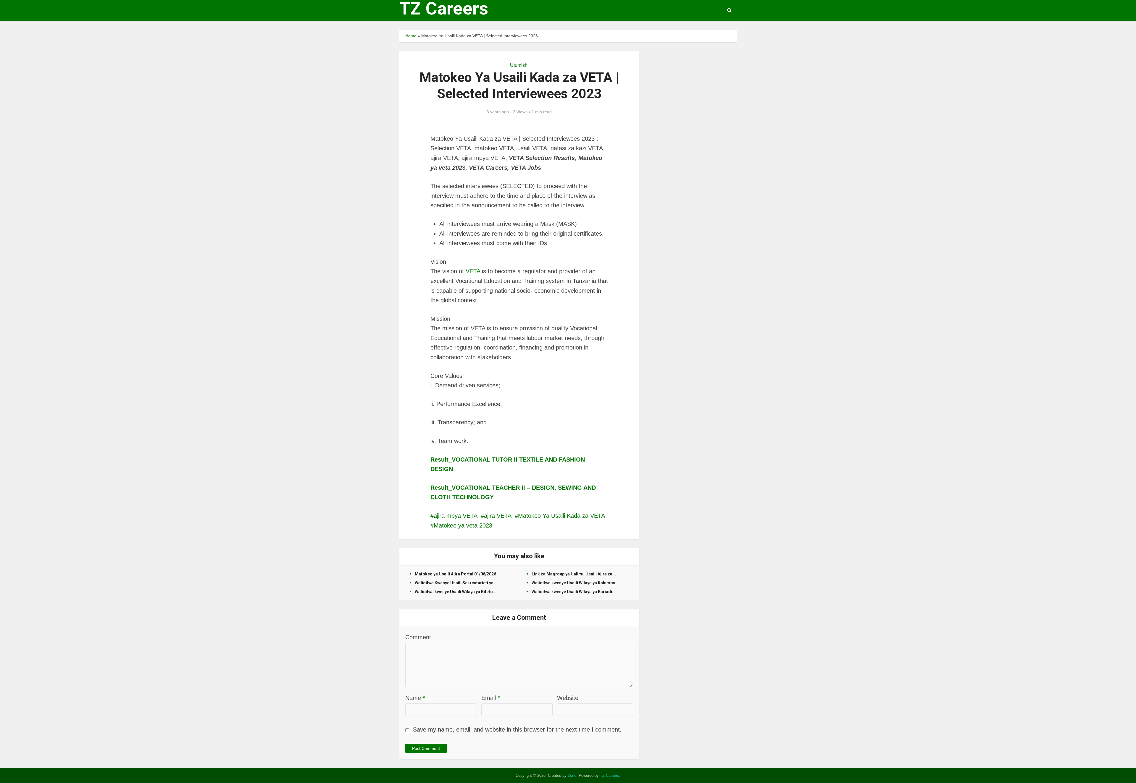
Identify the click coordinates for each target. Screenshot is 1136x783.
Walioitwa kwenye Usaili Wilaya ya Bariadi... (574, 591)
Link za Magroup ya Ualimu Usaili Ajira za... (574, 574)
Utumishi (519, 65)
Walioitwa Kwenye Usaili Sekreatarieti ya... (456, 582)
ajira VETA (497, 515)
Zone (572, 775)
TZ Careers (443, 8)
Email (490, 698)
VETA (473, 271)
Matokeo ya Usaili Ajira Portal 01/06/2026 (455, 574)
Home (411, 35)
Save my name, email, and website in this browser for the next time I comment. (517, 729)
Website (567, 698)
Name (415, 698)
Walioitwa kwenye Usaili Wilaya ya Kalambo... (575, 582)
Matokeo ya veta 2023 (463, 525)
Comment (418, 637)
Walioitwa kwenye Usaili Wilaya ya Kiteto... (455, 591)
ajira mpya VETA (455, 515)
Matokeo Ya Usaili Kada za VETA (561, 515)
